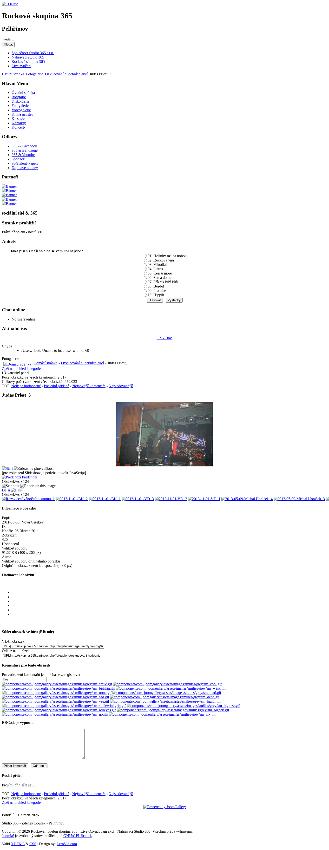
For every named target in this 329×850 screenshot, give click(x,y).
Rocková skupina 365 (28, 61)
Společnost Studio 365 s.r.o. (33, 53)
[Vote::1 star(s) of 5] (169, 597)
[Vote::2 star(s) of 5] (169, 601)
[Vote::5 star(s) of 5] (169, 614)
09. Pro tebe (157, 290)
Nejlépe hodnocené (26, 386)
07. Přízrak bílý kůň (163, 282)
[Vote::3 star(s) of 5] (169, 605)
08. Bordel (156, 286)
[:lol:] (165, 701)
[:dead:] (164, 697)
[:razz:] (183, 706)
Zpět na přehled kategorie (21, 368)
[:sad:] (55, 697)
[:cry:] (162, 714)
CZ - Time (164, 338)
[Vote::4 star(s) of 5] (169, 610)
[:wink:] (171, 688)
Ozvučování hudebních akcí (66, 74)
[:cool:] (167, 684)
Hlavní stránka (13, 74)
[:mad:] (166, 693)
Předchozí (29, 477)
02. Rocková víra (161, 260)
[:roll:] (59, 710)
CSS (32, 844)
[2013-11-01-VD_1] (204, 499)
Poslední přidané (56, 386)
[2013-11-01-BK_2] (72, 499)
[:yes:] (55, 701)
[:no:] (55, 714)
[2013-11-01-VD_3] (138, 499)
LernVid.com (67, 844)
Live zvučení (21, 66)
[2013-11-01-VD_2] (171, 499)
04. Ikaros (155, 269)
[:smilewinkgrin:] (64, 706)
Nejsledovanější (121, 386)
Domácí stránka (45, 363)
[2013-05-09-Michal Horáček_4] (247, 499)
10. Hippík (156, 295)
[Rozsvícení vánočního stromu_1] (28, 499)
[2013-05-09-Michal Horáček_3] (299, 499)
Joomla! (8, 836)
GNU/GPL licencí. (77, 836)
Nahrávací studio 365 (28, 57)
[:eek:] (173, 710)
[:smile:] (57, 684)
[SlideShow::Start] (7, 468)
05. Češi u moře (160, 273)
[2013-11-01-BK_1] (105, 499)
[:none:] (57, 693)
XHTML (18, 844)
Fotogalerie (34, 74)
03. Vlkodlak (158, 264)
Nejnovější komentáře (88, 386)
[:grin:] (58, 688)
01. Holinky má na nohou (167, 256)
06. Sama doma (159, 277)
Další (6, 490)
